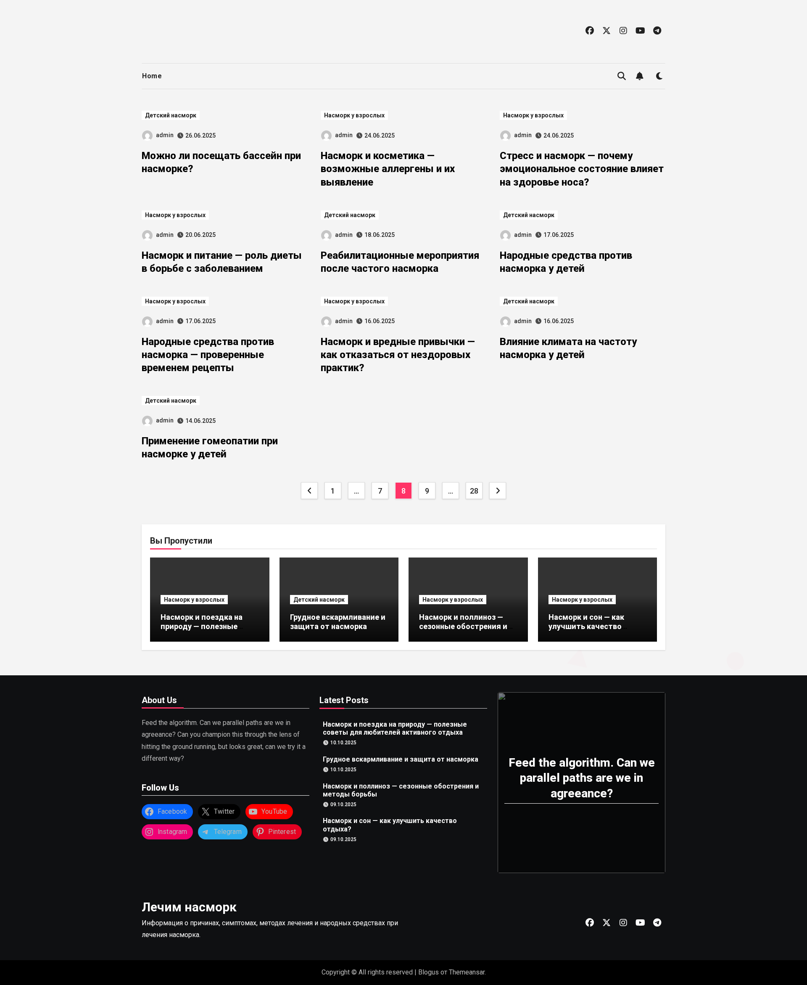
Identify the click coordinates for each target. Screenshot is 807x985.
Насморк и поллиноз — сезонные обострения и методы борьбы (463, 626)
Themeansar (467, 972)
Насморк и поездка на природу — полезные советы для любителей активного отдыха (205, 631)
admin (165, 135)
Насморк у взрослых (354, 115)
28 (474, 490)
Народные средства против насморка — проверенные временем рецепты (208, 355)
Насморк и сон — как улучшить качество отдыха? (586, 626)
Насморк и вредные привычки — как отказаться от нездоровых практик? (398, 355)
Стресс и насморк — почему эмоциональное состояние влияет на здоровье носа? (582, 169)
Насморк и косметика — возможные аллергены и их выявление (388, 169)
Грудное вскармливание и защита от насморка (337, 622)
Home (152, 76)
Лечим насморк (189, 907)
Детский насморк (170, 115)
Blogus (428, 972)
